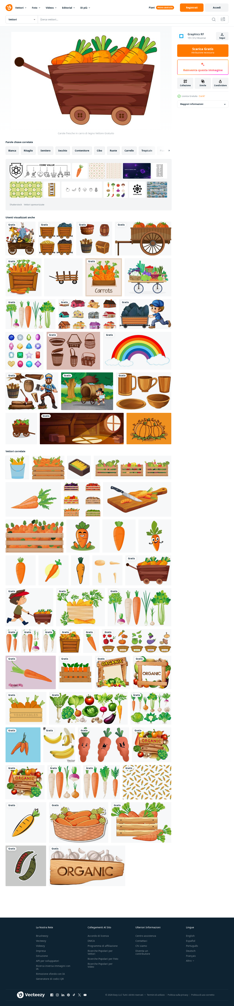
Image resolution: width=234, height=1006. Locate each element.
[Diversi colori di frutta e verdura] (136, 641)
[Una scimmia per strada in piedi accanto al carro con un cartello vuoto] (87, 391)
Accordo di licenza (98, 935)
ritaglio (28, 150)
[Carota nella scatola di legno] (103, 277)
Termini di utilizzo (156, 994)
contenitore (82, 150)
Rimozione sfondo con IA (50, 973)
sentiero (46, 150)
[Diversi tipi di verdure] (88, 708)
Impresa (41, 950)
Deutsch (191, 950)
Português (192, 945)
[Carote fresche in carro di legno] (148, 570)
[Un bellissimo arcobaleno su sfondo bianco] (137, 351)
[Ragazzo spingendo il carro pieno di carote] (29, 607)
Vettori (19, 7)
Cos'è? (202, 96)
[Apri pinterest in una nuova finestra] (68, 995)
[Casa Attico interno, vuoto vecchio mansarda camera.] (82, 428)
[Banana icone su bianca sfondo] (59, 744)
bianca (12, 150)
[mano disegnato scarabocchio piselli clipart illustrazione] (26, 866)
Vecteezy (41, 940)
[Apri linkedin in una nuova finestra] (62, 995)
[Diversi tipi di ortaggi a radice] (30, 314)
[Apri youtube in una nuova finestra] (85, 995)
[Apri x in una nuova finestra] (79, 995)
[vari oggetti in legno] (94, 238)
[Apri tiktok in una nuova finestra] (74, 995)
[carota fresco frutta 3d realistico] (31, 672)
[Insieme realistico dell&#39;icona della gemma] (24, 351)
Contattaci (141, 940)
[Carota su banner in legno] (24, 277)
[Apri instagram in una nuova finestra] (57, 995)
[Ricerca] (214, 19)
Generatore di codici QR (50, 978)
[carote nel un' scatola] (75, 672)
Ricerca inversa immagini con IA (53, 967)
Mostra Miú (157, 189)
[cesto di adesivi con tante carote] (78, 822)
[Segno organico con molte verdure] (112, 672)
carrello (129, 150)
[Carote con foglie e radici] (12, 641)
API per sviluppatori (47, 960)
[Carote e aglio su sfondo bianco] (30, 641)
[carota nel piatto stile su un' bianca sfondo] (33, 499)
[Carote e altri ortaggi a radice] (64, 782)
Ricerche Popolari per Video (100, 965)
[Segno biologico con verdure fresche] (151, 744)
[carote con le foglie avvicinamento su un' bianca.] (91, 641)
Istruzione (42, 955)
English (190, 935)
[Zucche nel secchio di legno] (69, 641)
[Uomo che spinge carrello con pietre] (145, 314)
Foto (34, 7)
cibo (99, 150)
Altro (189, 960)
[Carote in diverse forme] (101, 782)
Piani (152, 7)
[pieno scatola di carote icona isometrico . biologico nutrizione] (79, 467)
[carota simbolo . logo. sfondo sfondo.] (147, 782)
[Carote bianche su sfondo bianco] (49, 641)
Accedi (217, 7)
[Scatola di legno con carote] (80, 607)
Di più (83, 7)
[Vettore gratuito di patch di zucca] (148, 428)
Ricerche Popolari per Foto (103, 958)
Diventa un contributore (142, 952)
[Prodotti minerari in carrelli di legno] (55, 238)
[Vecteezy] (9, 7)
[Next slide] (166, 150)
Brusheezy (42, 935)
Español (190, 940)
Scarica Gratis (202, 50)
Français (191, 955)
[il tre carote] (103, 744)
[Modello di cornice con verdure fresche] (152, 672)
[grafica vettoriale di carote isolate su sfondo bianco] (53, 570)
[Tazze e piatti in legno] (143, 391)
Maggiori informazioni (191, 104)
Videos (50, 7)
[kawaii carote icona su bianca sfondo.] (83, 536)
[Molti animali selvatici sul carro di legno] (21, 238)
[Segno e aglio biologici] (87, 866)
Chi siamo (141, 945)
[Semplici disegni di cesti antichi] (73, 351)
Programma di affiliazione (103, 945)
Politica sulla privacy (178, 994)
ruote (113, 150)
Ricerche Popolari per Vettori (100, 952)
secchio (62, 150)
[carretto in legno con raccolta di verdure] (21, 428)
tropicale (147, 150)
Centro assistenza (145, 935)
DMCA (91, 940)
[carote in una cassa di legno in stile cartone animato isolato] (141, 822)
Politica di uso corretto (202, 994)
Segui (222, 37)
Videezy (40, 945)
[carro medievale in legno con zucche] (143, 238)
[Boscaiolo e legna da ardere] (32, 391)
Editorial (67, 7)
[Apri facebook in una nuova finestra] (51, 995)
